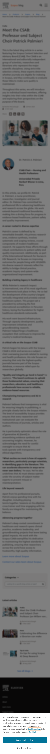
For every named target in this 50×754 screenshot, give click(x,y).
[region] (25, 733)
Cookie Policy (34, 732)
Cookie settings (34, 729)
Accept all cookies (25, 740)
